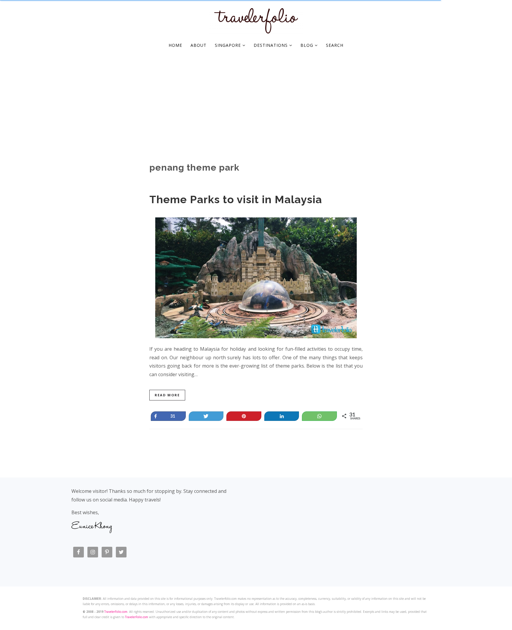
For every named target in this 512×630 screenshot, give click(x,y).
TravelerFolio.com (115, 612)
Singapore (228, 45)
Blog (307, 45)
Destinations (271, 45)
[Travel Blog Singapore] (256, 32)
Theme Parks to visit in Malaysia (235, 199)
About (199, 45)
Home (175, 45)
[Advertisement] (256, 97)
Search (334, 45)
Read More (167, 395)
